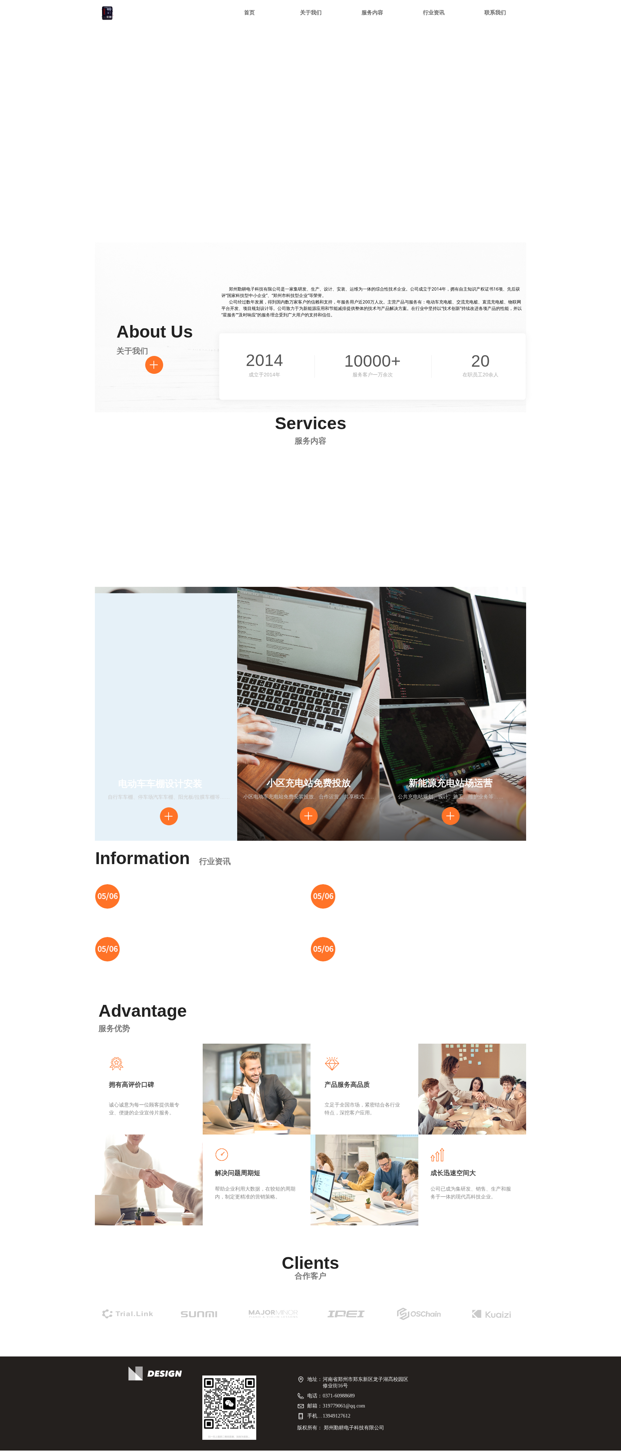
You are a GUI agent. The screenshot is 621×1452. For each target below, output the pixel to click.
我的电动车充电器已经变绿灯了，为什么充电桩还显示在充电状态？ (257, 890)
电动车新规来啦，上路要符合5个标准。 (227, 942)
